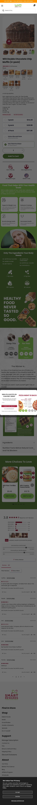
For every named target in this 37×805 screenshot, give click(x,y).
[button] (34, 5)
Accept (17, 792)
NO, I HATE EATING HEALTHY (9, 408)
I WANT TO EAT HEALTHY (9, 406)
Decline (17, 796)
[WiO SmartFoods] (18, 5)
